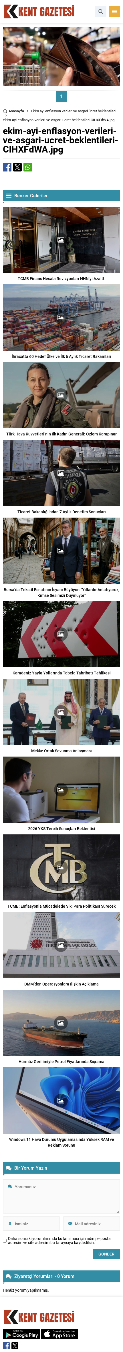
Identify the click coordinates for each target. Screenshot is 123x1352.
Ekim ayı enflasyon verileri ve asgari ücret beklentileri (73, 110)
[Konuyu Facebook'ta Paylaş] (7, 167)
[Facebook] (6, 1345)
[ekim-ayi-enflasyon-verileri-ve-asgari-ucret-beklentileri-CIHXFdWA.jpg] (61, 83)
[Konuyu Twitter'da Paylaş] (17, 167)
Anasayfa (16, 110)
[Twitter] (14, 1345)
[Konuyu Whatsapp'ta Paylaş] (27, 167)
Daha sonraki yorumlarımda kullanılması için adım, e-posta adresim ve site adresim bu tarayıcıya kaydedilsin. (59, 1241)
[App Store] (59, 1336)
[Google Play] (21, 1336)
